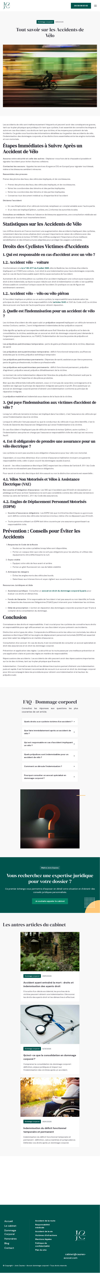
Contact (9, 1247)
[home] (6, 5)
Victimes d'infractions (46, 1235)
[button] (95, 5)
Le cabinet (10, 1225)
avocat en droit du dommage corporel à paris (64, 591)
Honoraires (10, 1238)
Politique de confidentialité (42, 1244)
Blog (6, 1243)
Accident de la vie (44, 1231)
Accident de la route (45, 1220)
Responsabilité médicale (42, 1226)
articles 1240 (59, 302)
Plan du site (41, 1250)
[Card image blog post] (49, 951)
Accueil (8, 1221)
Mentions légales (43, 1239)
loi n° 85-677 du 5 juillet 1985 (35, 268)
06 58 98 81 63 (81, 5)
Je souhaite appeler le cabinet (50, 901)
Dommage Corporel (10, 1232)
